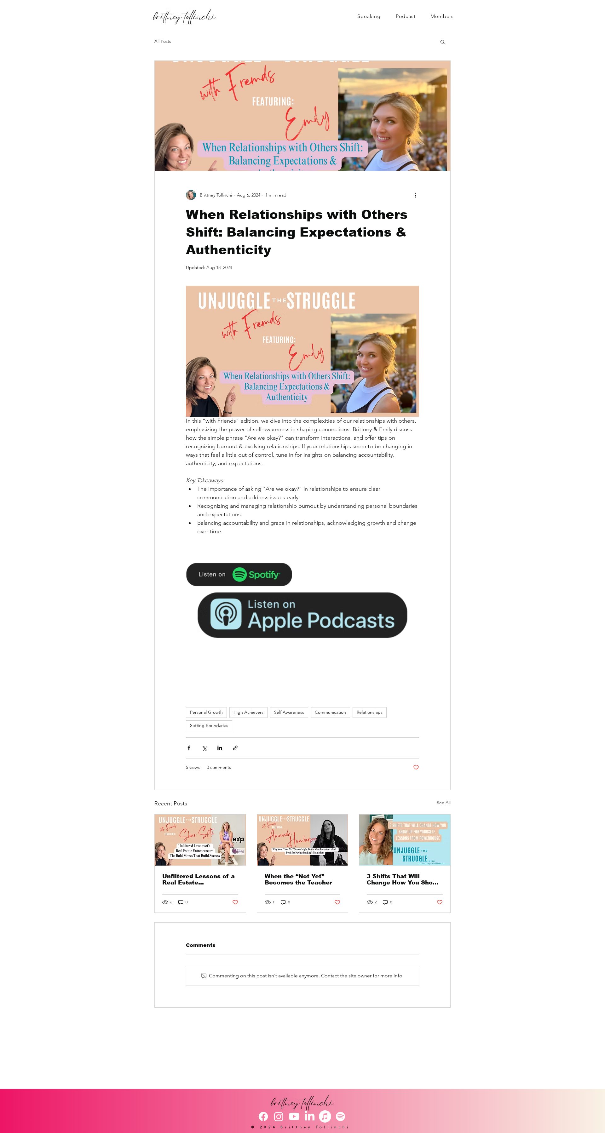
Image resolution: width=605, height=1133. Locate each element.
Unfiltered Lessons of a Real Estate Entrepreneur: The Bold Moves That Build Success (198, 879)
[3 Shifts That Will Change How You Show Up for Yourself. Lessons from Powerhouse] (404, 840)
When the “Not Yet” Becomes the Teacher (298, 879)
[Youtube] (294, 1116)
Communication (330, 712)
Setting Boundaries (209, 725)
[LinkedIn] (309, 1116)
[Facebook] (263, 1116)
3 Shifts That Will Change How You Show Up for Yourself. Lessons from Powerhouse (404, 879)
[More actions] (415, 195)
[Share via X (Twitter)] (204, 748)
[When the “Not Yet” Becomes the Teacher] (302, 840)
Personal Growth (206, 712)
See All (444, 802)
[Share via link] (235, 748)
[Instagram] (279, 1116)
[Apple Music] (325, 1116)
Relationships (370, 712)
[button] (443, 41)
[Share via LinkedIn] (220, 748)
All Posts (162, 41)
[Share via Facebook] (189, 748)
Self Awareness (289, 712)
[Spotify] (340, 1116)
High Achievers (248, 712)
